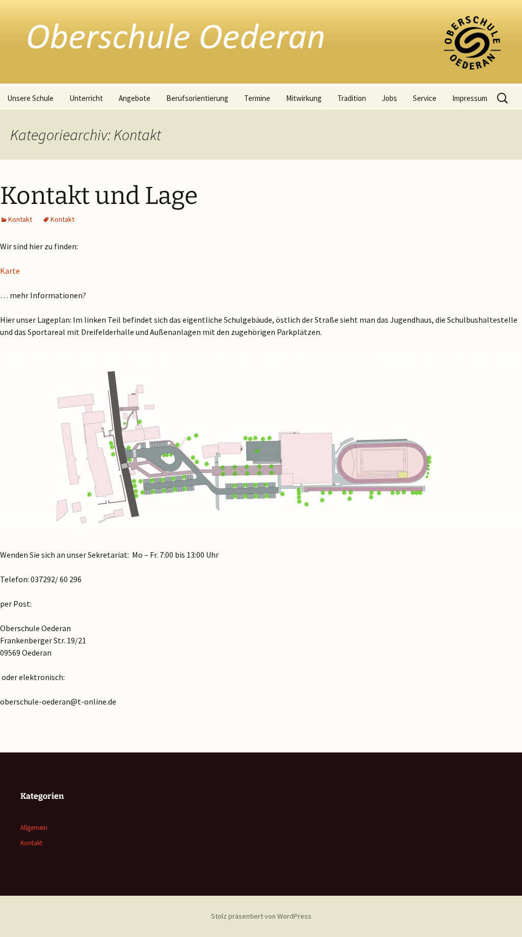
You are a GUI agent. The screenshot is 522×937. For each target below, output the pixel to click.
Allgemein (33, 827)
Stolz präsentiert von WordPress (261, 916)
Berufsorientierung (197, 98)
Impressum (469, 98)
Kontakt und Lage (99, 196)
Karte (10, 271)
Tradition (351, 98)
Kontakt (20, 219)
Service (424, 98)
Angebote (134, 98)
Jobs (389, 98)
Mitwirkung (304, 98)
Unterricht (86, 98)
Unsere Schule (30, 98)
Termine (257, 98)
